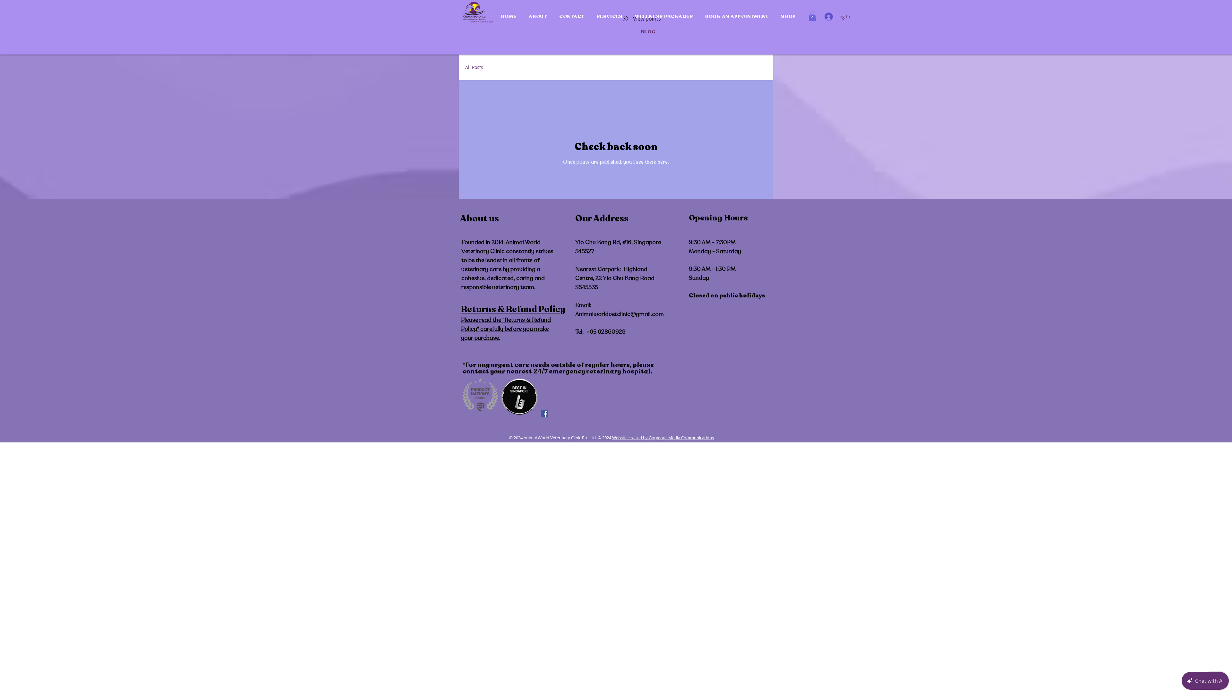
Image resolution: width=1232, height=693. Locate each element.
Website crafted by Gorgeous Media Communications (663, 438)
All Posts (474, 67)
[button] (538, 16)
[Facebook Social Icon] (544, 413)
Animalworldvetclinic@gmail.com (619, 314)
